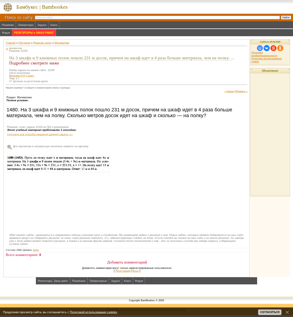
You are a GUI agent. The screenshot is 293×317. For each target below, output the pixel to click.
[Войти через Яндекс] (273, 48)
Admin (36, 250)
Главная (11, 42)
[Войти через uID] (260, 48)
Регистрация (122, 270)
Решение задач (42, 42)
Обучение (24, 42)
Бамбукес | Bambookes (42, 7)
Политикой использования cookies (93, 312)
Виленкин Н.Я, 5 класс (21, 75)
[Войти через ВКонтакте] (267, 48)
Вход (136, 270)
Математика (62, 42)
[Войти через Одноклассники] (280, 48)
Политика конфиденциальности (264, 54)
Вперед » (241, 91)
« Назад (229, 91)
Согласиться (269, 312)
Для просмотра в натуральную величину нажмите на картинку (50, 146)
